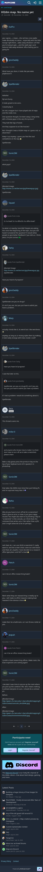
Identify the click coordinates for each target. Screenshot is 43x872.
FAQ (7, 832)
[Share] (40, 19)
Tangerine (10, 838)
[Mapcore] (8, 3)
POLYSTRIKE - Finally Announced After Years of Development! (23, 801)
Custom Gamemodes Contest (16, 827)
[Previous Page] (14, 726)
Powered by (21, 869)
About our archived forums (16, 843)
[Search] (29, 3)
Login (10, 750)
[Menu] (40, 3)
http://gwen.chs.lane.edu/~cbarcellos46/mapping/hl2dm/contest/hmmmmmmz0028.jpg (21, 714)
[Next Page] (29, 726)
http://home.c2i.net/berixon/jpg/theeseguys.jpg (20, 188)
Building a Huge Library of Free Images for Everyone (22, 793)
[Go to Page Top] (39, 869)
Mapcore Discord (12, 849)
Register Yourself (28, 750)
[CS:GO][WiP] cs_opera (14, 808)
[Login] (34, 2)
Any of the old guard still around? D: (19, 813)
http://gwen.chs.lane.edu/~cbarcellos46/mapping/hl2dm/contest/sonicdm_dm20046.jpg (21, 702)
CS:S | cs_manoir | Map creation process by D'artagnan (22, 820)
